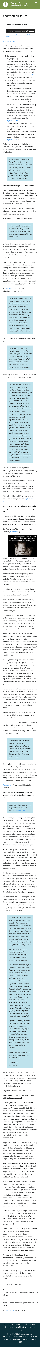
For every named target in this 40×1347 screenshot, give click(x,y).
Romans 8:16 (20, 810)
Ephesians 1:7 (12, 140)
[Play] (8, 31)
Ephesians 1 (9, 288)
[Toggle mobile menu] (36, 3)
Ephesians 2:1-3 (13, 121)
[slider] (31, 31)
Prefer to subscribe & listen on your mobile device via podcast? (20, 35)
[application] (20, 31)
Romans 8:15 (14, 532)
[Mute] (27, 31)
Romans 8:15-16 (9, 41)
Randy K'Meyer (9, 1310)
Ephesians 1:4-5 (30, 75)
